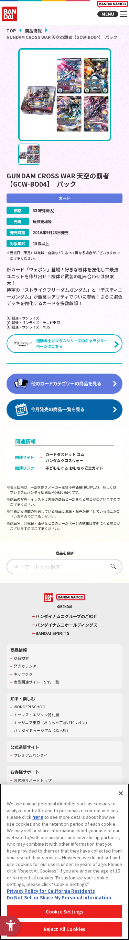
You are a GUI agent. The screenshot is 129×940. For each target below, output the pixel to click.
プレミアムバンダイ (31, 755)
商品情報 (33, 30)
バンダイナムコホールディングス (66, 625)
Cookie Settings (64, 911)
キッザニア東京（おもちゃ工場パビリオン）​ (51, 722)
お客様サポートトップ (33, 780)
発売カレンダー (27, 666)
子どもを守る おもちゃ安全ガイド (74, 468)
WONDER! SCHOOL (30, 706)
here (37, 817)
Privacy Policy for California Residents (51, 891)
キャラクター (25, 674)
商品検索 (21, 658)
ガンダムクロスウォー (64, 460)
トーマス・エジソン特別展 (36, 714)
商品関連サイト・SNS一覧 (36, 682)
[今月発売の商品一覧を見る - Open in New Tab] (65, 409)
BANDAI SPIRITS (52, 633)
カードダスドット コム (64, 454)
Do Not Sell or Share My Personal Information (59, 897)
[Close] (120, 793)
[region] (64, 862)
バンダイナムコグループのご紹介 (66, 616)
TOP (11, 30)
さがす (111, 566)
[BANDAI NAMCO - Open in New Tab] (70, 597)
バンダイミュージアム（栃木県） (42, 730)
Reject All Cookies (64, 929)
